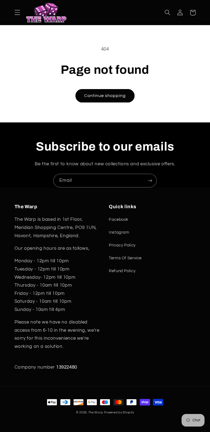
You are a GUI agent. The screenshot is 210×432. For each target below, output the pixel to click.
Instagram (119, 232)
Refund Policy (122, 271)
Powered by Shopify (119, 412)
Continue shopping (105, 95)
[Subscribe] (150, 180)
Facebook (119, 220)
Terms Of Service (125, 258)
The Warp (95, 412)
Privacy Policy (122, 245)
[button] (17, 12)
